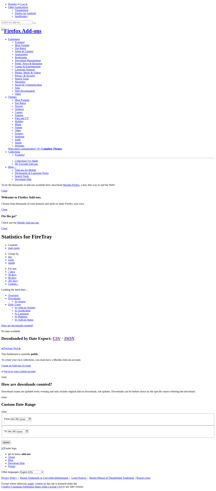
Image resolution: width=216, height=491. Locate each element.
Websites (19, 145)
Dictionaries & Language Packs (32, 173)
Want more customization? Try (35, 148)
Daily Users (14, 304)
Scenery (19, 133)
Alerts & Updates (24, 51)
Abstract (19, 109)
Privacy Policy (9, 477)
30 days (12, 274)
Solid (17, 139)
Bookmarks (21, 57)
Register (12, 4)
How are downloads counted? (17, 325)
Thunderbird (21, 10)
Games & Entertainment (27, 66)
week (11, 259)
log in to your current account (20, 371)
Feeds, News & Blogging (28, 63)
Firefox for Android (25, 13)
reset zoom (14, 248)
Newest (19, 106)
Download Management (28, 60)
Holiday (19, 121)
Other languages (10, 472)
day (10, 256)
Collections (14, 151)
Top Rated (20, 48)
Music (18, 124)
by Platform (21, 316)
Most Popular (22, 45)
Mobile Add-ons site (28, 222)
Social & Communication (28, 84)
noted (31, 483)
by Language (22, 313)
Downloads (14, 298)
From (7, 418)
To (5, 431)
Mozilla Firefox (71, 185)
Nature (18, 127)
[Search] (34, 23)
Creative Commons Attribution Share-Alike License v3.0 (32, 486)
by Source (20, 301)
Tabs (17, 87)
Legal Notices (79, 477)
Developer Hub (23, 179)
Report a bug (143, 477)
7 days (11, 271)
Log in (24, 4)
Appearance (21, 54)
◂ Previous (7, 348)
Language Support (25, 69)
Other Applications (18, 7)
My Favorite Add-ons (26, 164)
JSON (69, 338)
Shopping (20, 81)
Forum (11, 466)
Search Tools (22, 78)
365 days (13, 280)
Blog (10, 460)
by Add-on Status (24, 319)
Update (6, 442)
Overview (13, 295)
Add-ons (31, 31)
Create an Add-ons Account (16, 365)
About (11, 457)
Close (4, 190)
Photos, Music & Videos (28, 72)
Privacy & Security (25, 75)
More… (12, 167)
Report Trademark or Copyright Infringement (44, 477)
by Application (23, 310)
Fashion (19, 115)
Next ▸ (17, 348)
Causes (18, 112)
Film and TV (22, 118)
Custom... (13, 283)
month (11, 262)
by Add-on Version (25, 307)
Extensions (14, 39)
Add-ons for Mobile (25, 170)
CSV (57, 338)
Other (18, 94)
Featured (19, 42)
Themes (12, 97)
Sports (18, 142)
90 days (12, 277)
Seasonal (19, 136)
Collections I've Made (26, 160)
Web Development (25, 90)
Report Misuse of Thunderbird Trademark (112, 477)
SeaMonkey (21, 16)
